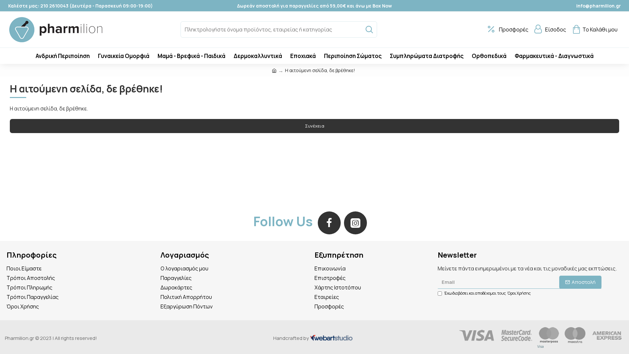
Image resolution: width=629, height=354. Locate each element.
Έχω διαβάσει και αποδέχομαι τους (487, 293)
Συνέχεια (314, 126)
